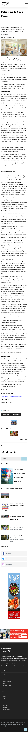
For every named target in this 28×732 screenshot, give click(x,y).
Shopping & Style (7, 685)
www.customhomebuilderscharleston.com (12, 396)
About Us (5, 707)
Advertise (5, 705)
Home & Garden (6, 414)
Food (4, 676)
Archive (4, 698)
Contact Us (5, 713)
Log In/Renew (17, 481)
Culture (4, 674)
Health (4, 678)
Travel (4, 687)
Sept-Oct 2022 (16, 414)
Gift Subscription (18, 477)
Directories (5, 702)
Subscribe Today (18, 469)
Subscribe (5, 700)
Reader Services (7, 711)
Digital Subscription (19, 473)
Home (4, 696)
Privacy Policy (6, 709)
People (4, 683)
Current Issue (6, 464)
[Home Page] (5, 1)
